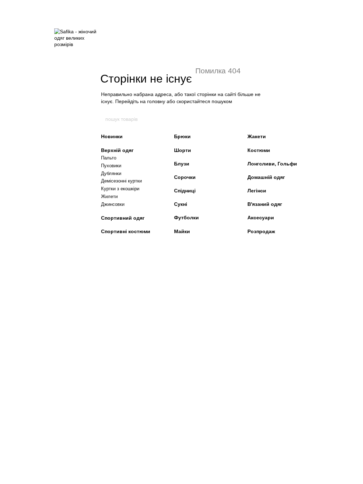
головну (156, 101)
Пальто (108, 158)
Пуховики (111, 165)
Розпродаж (261, 231)
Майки (182, 231)
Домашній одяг (266, 177)
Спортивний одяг (123, 218)
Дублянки (111, 173)
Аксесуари (260, 217)
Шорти (182, 150)
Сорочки (185, 177)
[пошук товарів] (258, 119)
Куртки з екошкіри (120, 188)
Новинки (112, 136)
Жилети (109, 196)
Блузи (181, 164)
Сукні (180, 204)
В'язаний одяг (264, 204)
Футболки (186, 217)
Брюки (182, 136)
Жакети (256, 136)
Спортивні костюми (125, 231)
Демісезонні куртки (121, 181)
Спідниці (185, 190)
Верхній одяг (117, 150)
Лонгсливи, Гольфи (272, 164)
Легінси (256, 190)
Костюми (258, 150)
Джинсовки (112, 204)
